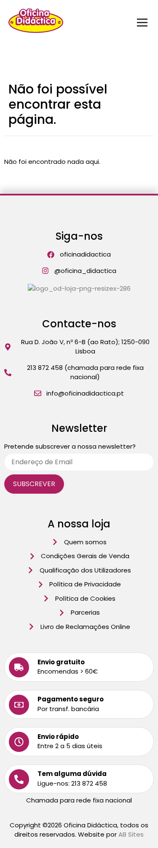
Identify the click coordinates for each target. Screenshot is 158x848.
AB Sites (131, 834)
